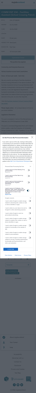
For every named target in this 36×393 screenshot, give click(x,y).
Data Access (18, 255)
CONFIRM (10, 249)
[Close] (32, 137)
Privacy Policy (27, 255)
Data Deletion (8, 255)
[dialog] (18, 196)
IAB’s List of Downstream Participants (20, 161)
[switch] (28, 170)
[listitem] (18, 166)
